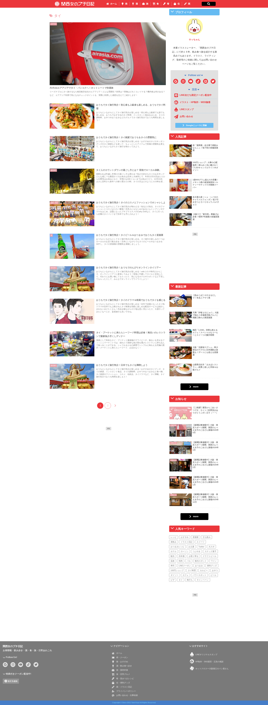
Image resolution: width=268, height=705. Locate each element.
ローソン (184, 551)
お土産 (191, 546)
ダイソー (174, 575)
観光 (172, 556)
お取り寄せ (193, 556)
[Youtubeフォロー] (190, 81)
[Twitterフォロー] (213, 81)
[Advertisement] (108, 451)
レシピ (173, 537)
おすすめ (184, 537)
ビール (213, 575)
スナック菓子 (210, 551)
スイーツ (200, 542)
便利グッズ (212, 565)
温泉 (172, 561)
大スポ (211, 546)
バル (189, 561)
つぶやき (196, 551)
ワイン (214, 561)
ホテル (173, 551)
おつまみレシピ (177, 546)
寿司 (172, 565)
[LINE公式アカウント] (205, 81)
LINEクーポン (185, 565)
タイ (181, 580)
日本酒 (182, 556)
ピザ (172, 580)
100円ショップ (177, 570)
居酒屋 (195, 537)
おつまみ (199, 565)
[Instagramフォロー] (183, 81)
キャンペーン (203, 580)
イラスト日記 (186, 542)
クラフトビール (209, 556)
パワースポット (199, 575)
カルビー (204, 570)
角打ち (190, 580)
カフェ (185, 575)
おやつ (215, 570)
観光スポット (201, 561)
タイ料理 (192, 570)
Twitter (201, 546)
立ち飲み (206, 537)
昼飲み (173, 542)
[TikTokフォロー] (198, 81)
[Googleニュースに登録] (175, 81)
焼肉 (181, 561)
